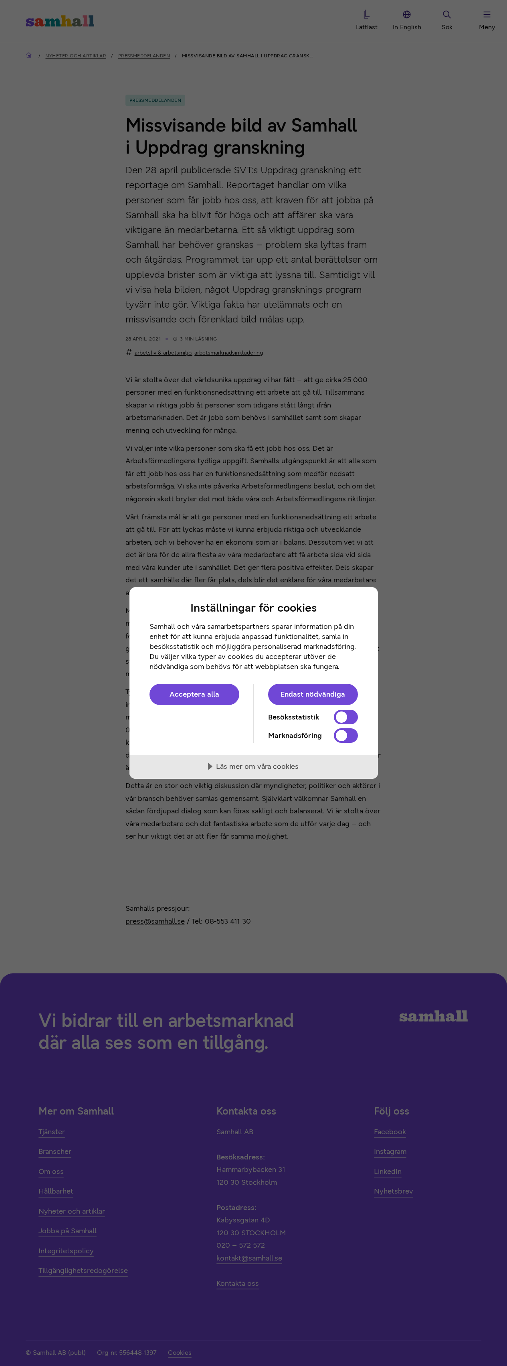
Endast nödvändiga (313, 694)
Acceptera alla (194, 694)
